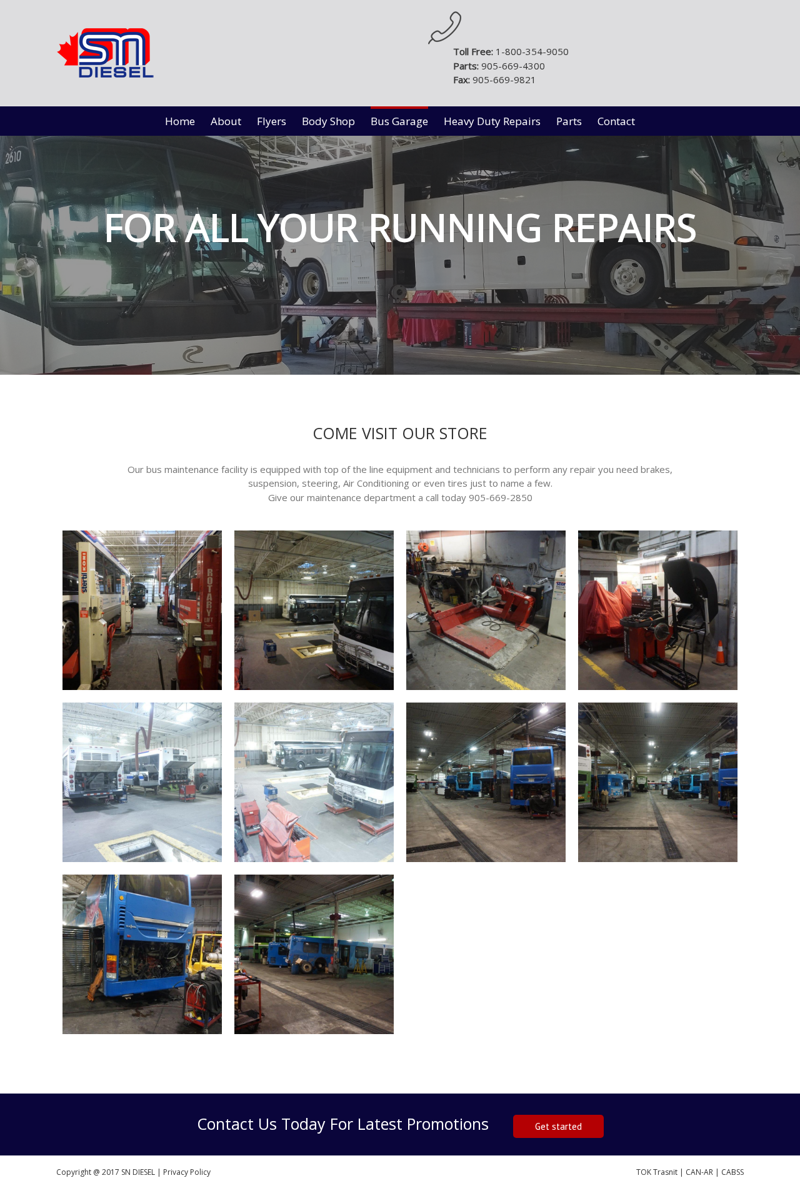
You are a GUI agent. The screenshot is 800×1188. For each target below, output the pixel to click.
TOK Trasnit (657, 1172)
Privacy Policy (187, 1172)
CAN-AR (698, 1172)
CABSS (732, 1172)
